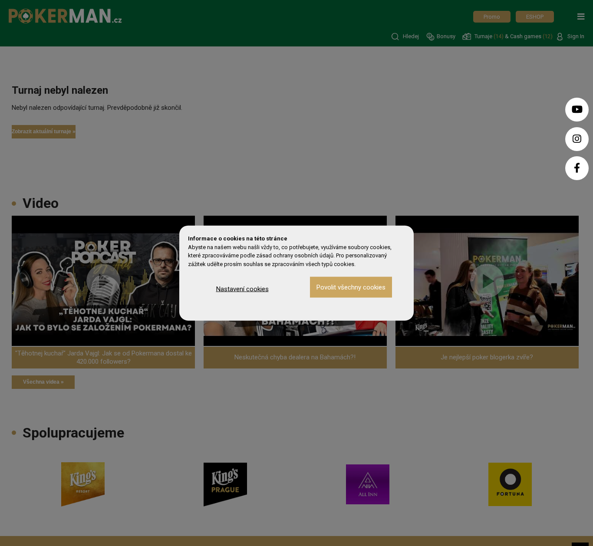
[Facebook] (577, 168)
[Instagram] (577, 139)
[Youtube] (577, 110)
